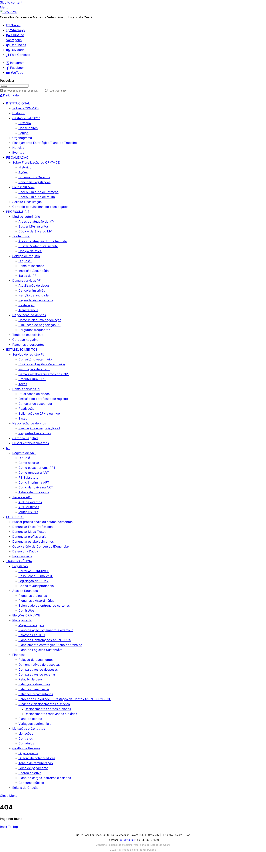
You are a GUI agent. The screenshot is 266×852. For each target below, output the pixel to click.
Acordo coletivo (29, 773)
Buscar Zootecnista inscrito (38, 246)
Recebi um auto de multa (36, 197)
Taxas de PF (27, 276)
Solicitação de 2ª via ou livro (39, 413)
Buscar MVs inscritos (33, 226)
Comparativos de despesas (38, 669)
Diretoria (24, 123)
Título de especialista (27, 335)
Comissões (26, 610)
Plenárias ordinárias (32, 596)
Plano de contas (30, 719)
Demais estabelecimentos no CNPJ (43, 374)
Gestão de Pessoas (26, 748)
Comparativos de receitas (37, 674)
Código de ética (30, 251)
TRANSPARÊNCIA (19, 561)
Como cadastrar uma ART (37, 468)
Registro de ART (24, 453)
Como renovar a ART (33, 472)
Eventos (18, 152)
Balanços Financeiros (33, 689)
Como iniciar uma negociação (39, 320)
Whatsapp (17, 30)
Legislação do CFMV (33, 581)
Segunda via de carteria (35, 300)
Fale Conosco (19, 55)
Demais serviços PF (26, 280)
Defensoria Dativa (25, 551)
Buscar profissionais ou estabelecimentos (42, 522)
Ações (23, 172)
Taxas (22, 384)
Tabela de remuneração (35, 763)
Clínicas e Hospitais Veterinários (41, 364)
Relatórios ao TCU (31, 635)
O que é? (25, 261)
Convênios (26, 743)
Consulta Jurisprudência (36, 586)
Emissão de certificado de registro (43, 399)
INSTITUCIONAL (18, 103)
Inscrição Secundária (33, 271)
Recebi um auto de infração (38, 192)
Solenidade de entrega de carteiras (44, 605)
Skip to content (11, 2)
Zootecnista (21, 236)
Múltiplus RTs (28, 512)
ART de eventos (30, 502)
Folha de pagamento (33, 768)
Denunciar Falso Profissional (32, 527)
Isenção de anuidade (33, 295)
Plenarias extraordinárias (36, 600)
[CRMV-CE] (8, 12)
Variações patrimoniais (34, 724)
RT (8, 448)
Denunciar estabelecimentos (33, 541)
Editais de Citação (25, 788)
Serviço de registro (26, 256)
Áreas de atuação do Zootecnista (42, 241)
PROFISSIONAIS (17, 212)
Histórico (18, 113)
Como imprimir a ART (33, 482)
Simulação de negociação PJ (39, 428)
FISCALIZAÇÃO (17, 157)
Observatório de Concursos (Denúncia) (40, 546)
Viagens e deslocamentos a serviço (44, 704)
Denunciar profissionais (29, 536)
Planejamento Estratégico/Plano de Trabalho (44, 143)
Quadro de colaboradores (36, 758)
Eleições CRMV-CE (26, 615)
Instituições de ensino (34, 369)
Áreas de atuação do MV (36, 221)
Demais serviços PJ (26, 389)
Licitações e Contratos (28, 728)
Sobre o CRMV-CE (25, 108)
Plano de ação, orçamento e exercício (45, 630)
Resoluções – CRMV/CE (35, 576)
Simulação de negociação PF (39, 325)
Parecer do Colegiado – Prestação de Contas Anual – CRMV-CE (64, 699)
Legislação (20, 566)
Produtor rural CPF (32, 379)
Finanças (18, 655)
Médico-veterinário (26, 216)
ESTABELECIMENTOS (21, 349)
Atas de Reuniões (25, 591)
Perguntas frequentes (34, 330)
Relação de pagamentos (35, 660)
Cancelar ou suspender (35, 404)
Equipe (23, 133)
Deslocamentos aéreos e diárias (48, 709)
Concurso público (31, 783)
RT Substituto (28, 477)
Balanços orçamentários (35, 694)
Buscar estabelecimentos (30, 443)
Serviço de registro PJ (28, 354)
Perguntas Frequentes (34, 433)
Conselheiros (28, 128)
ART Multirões (28, 507)
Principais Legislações (34, 182)
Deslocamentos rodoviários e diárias (51, 714)
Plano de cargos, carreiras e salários (44, 778)
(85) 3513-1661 (127, 839)
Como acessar (28, 463)
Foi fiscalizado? (23, 187)
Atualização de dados (34, 285)
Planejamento (22, 620)
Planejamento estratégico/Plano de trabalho (50, 645)
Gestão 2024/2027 (26, 118)
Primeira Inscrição (31, 266)
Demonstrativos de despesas (39, 664)
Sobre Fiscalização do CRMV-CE (36, 162)
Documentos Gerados (34, 177)
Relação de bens (30, 679)
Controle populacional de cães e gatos (40, 207)
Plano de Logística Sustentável (40, 650)
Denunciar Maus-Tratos (29, 532)
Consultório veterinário (35, 359)
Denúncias (18, 45)
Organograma (22, 138)
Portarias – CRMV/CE (33, 571)
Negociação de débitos (29, 315)
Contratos (25, 738)
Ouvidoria (17, 50)
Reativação (26, 305)
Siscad (15, 25)
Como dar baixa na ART (35, 487)
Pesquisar (7, 80)
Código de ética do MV (35, 231)
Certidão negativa (25, 340)
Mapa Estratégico (31, 625)
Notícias (18, 148)
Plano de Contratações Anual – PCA (44, 640)
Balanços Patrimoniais (34, 684)
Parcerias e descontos (28, 344)
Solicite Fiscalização (27, 202)
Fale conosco (22, 556)
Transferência (28, 310)
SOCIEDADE (15, 517)
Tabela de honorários (33, 492)
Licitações (25, 733)
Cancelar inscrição (31, 290)
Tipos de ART (22, 497)
